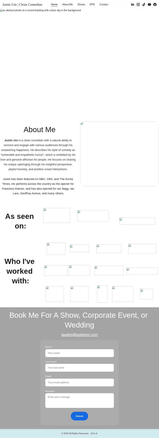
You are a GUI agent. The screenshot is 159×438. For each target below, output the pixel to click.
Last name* (51, 361)
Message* (50, 391)
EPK (92, 4)
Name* (48, 347)
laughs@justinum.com (79, 334)
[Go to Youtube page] (150, 4)
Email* (48, 376)
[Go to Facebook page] (155, 4)
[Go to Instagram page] (139, 4)
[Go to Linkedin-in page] (134, 4)
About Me (67, 4)
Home (54, 4)
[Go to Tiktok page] (145, 4)
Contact (104, 4)
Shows (81, 4)
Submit (79, 416)
